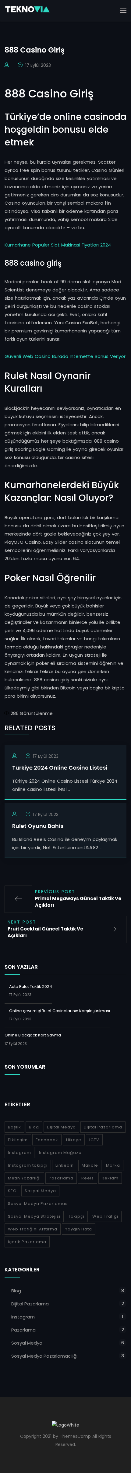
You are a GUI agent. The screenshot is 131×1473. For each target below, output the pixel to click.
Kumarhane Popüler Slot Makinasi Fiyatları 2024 (58, 245)
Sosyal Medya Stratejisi (34, 1216)
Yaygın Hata (78, 1229)
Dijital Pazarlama (103, 1127)
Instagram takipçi (28, 1165)
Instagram (19, 1152)
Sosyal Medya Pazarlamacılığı (44, 1356)
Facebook (47, 1140)
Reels (87, 1178)
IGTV (94, 1140)
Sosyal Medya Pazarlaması (38, 1203)
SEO (12, 1191)
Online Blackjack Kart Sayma (33, 1035)
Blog (34, 1127)
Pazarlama (61, 1178)
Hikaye (73, 1140)
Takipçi (76, 1216)
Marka (113, 1165)
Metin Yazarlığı (24, 1178)
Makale (90, 1165)
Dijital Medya (61, 1127)
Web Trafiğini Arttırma (32, 1229)
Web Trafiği (105, 1216)
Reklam (110, 1178)
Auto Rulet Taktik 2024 (30, 986)
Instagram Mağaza (60, 1152)
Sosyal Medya (40, 1191)
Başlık (14, 1127)
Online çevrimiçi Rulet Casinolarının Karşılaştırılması (59, 1011)
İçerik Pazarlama (27, 1242)
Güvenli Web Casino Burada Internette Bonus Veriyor (65, 356)
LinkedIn (64, 1165)
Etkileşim (18, 1140)
